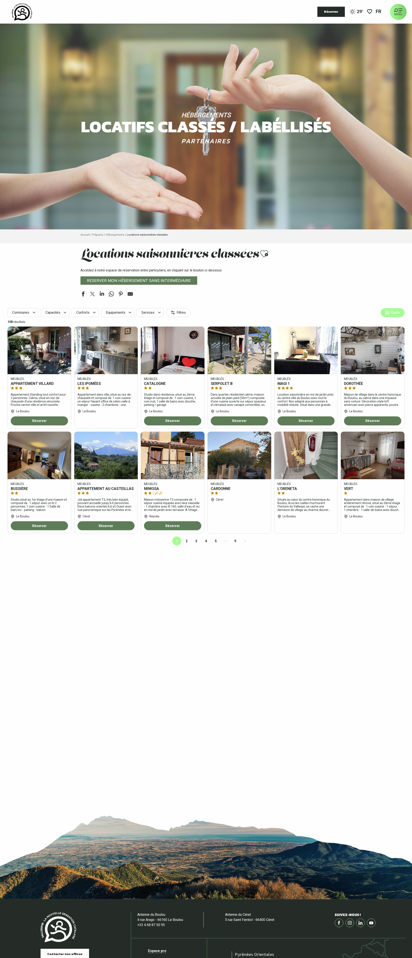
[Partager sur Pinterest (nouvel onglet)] (120, 294)
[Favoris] (370, 12)
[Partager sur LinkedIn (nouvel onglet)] (102, 294)
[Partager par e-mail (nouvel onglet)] (130, 294)
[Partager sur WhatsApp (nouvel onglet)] (111, 294)
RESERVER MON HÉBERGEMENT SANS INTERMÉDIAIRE (139, 280)
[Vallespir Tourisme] (22, 11)
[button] (379, 11)
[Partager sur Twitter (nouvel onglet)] (92, 294)
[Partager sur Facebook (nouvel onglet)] (83, 294)
